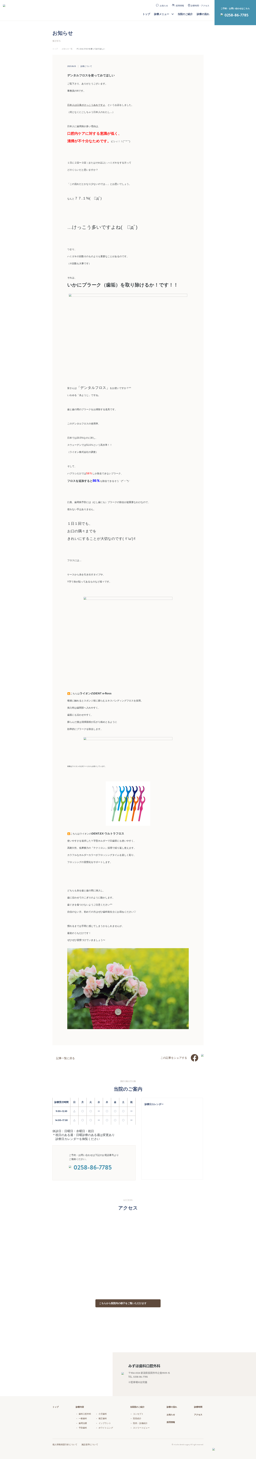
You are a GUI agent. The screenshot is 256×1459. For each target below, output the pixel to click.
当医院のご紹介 (137, 1407)
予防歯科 (83, 1428)
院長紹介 (137, 1418)
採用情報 (180, 5)
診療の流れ (203, 14)
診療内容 (80, 1407)
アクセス (198, 1414)
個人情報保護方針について (64, 1444)
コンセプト (138, 1414)
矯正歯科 (103, 1418)
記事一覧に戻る (65, 1058)
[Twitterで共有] (202, 1056)
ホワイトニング (106, 1428)
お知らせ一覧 (67, 49)
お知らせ (164, 5)
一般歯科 (83, 1418)
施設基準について (89, 1444)
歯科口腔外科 (85, 1414)
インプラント (105, 1423)
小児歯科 (103, 1414)
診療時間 (198, 1407)
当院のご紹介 (185, 14)
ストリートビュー (141, 1428)
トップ (146, 14)
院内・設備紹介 (140, 1423)
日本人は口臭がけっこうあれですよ (86, 105)
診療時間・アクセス (200, 5)
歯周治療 (83, 1423)
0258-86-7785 (236, 15)
